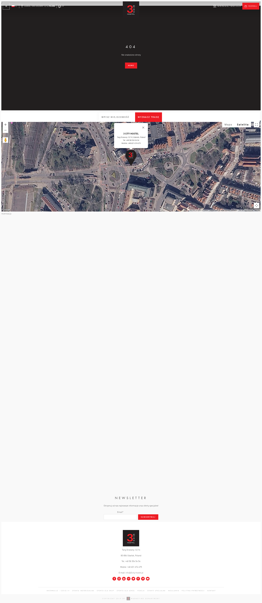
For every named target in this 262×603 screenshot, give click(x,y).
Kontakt (211, 591)
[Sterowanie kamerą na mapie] (256, 205)
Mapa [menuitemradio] (228, 124)
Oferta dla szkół (126, 591)
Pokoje (141, 591)
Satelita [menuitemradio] (243, 124)
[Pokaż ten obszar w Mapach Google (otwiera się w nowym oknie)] (6, 210)
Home (131, 65)
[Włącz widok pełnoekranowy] (256, 124)
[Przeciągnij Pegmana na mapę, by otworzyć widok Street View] (5, 140)
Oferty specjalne (156, 591)
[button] (131, 158)
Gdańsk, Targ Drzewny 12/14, (39, 6)
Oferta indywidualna (83, 591)
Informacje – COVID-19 (58, 591)
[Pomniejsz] (5, 130)
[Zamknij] (143, 127)
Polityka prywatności (193, 591)
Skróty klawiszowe (199, 210)
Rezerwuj (252, 6)
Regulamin (173, 591)
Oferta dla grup (105, 591)
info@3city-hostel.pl (134, 572)
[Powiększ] (5, 124)
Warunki (257, 210)
